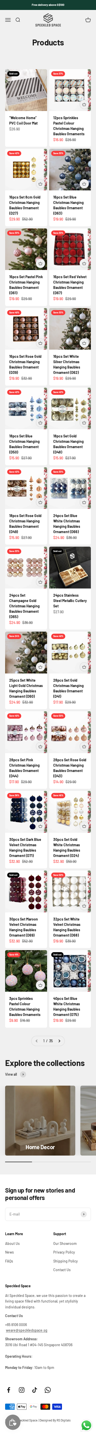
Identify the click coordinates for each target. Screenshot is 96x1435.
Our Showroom (65, 1243)
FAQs (9, 1261)
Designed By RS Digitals (55, 1420)
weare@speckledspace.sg (26, 1330)
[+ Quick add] (84, 104)
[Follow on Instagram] (21, 1390)
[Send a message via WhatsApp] (86, 1425)
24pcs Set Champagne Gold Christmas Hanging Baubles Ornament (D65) (24, 606)
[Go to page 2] (59, 1041)
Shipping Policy (65, 1261)
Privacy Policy (64, 1252)
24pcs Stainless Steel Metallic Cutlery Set (70, 600)
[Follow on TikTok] (34, 1390)
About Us (12, 1243)
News (9, 1252)
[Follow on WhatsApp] (47, 1390)
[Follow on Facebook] (8, 1390)
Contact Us (62, 1270)
